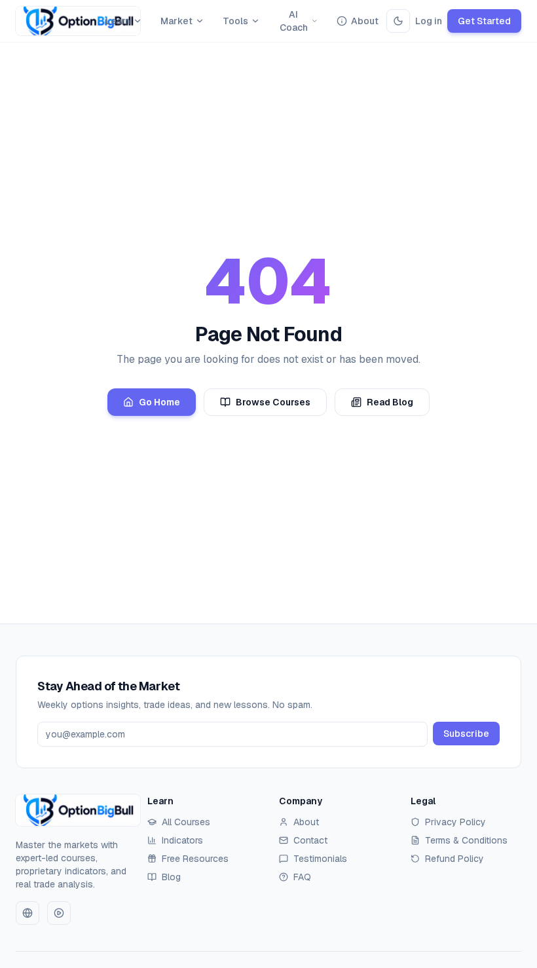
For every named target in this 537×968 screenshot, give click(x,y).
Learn (117, 21)
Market (176, 21)
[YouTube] (59, 913)
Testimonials (320, 859)
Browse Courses (273, 402)
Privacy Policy (455, 822)
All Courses (186, 822)
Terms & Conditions (466, 840)
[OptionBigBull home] (57, 21)
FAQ (302, 877)
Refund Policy (454, 859)
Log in (428, 21)
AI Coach (294, 21)
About (365, 21)
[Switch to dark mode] (398, 21)
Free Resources (195, 859)
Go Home (159, 402)
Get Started (484, 21)
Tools (235, 21)
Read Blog (390, 402)
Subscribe (466, 733)
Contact (310, 840)
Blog (171, 877)
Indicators (182, 840)
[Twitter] (27, 913)
